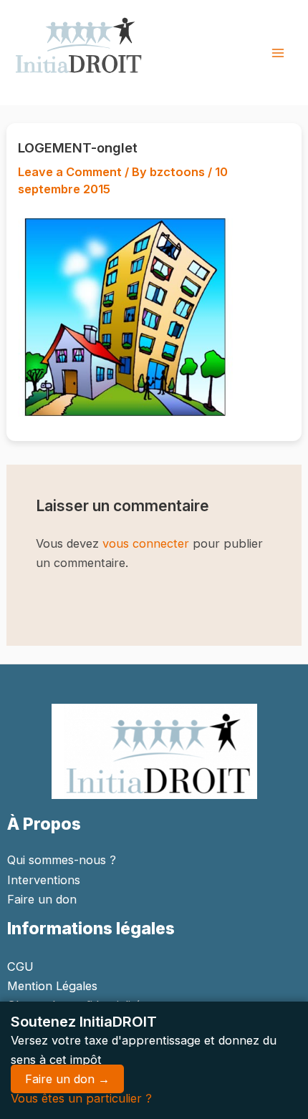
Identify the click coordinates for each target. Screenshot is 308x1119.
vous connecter (145, 543)
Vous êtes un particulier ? (81, 1098)
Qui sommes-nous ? (61, 860)
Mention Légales (52, 986)
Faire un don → (67, 1079)
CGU (20, 966)
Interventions (43, 880)
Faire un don (42, 899)
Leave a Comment (70, 172)
